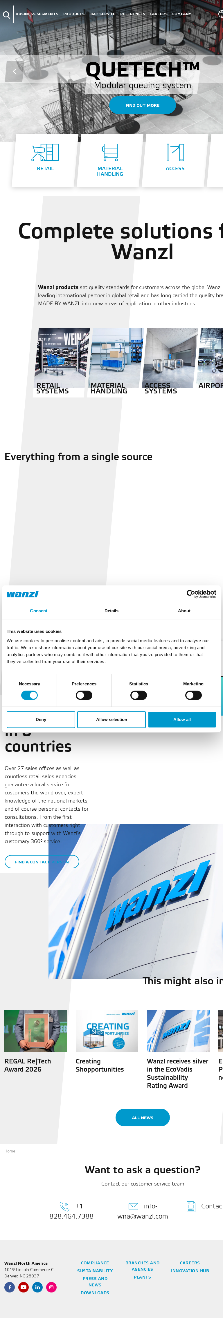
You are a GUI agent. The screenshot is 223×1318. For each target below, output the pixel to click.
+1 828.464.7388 (71, 1211)
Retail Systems (52, 389)
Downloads (95, 1293)
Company (181, 14)
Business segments (37, 14)
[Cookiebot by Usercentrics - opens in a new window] (191, 594)
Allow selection (111, 719)
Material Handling (108, 389)
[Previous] (14, 71)
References (132, 14)
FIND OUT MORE (142, 105)
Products (74, 14)
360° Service (102, 14)
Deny (41, 719)
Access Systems (161, 389)
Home (9, 1151)
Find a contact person (42, 862)
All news (142, 1117)
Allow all (182, 719)
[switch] (84, 695)
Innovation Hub (190, 1271)
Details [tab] (112, 610)
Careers (159, 14)
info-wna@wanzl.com (142, 1211)
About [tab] (184, 610)
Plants (142, 1277)
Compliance (95, 1263)
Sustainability (95, 1271)
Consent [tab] (38, 610)
